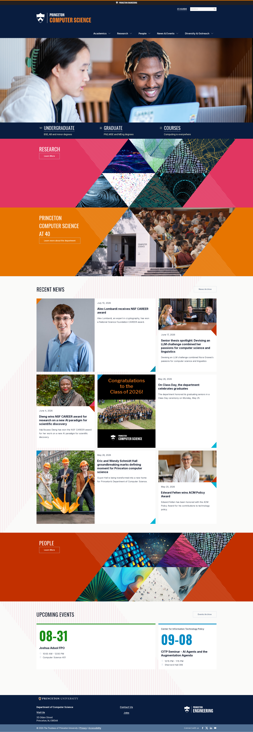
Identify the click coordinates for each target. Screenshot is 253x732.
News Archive (205, 289)
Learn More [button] (49, 156)
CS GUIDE (182, 9)
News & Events (165, 33)
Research (122, 33)
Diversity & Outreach (197, 33)
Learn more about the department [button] (60, 240)
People (143, 33)
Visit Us (41, 712)
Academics (100, 33)
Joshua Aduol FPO (52, 648)
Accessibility (94, 728)
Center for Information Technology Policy (182, 629)
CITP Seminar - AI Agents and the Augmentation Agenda (184, 653)
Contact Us (126, 707)
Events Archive (205, 614)
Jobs (126, 712)
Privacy (83, 728)
